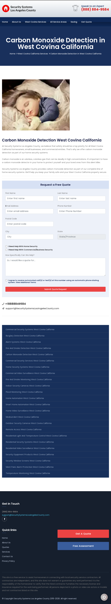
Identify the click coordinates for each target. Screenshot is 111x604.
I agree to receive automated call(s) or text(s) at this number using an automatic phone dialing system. (53, 281)
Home (5, 22)
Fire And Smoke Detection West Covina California (28, 348)
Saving (74, 22)
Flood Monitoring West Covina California (24, 391)
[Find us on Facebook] (4, 519)
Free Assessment (83, 546)
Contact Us (7, 556)
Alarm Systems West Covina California (23, 341)
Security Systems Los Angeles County (32, 598)
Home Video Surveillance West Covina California (28, 410)
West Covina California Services (33, 53)
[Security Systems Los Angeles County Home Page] (19, 8)
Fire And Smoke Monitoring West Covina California (29, 379)
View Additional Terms (26, 282)
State (60, 231)
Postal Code (11, 218)
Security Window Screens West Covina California (28, 460)
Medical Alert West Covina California (22, 416)
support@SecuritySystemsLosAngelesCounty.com (32, 308)
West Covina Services (35, 22)
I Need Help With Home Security (22, 246)
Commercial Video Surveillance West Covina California (30, 373)
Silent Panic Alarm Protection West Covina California (29, 467)
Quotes (5, 547)
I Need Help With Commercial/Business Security (30, 250)
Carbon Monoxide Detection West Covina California (29, 354)
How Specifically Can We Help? (19, 255)
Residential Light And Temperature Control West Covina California (36, 435)
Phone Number (65, 206)
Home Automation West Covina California (25, 398)
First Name (10, 193)
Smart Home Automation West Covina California (28, 404)
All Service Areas (58, 22)
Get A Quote (83, 533)
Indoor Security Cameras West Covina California (28, 385)
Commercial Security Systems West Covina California (30, 329)
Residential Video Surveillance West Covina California (30, 448)
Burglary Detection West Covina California (25, 335)
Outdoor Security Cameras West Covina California (29, 423)
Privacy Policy (8, 561)
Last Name (63, 193)
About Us (16, 22)
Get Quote (86, 22)
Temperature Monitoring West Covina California (28, 473)
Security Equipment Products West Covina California (30, 454)
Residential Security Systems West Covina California (30, 441)
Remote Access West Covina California (23, 429)
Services (6, 551)
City (7, 231)
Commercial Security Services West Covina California (30, 360)
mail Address (11, 206)
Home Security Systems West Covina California (27, 366)
